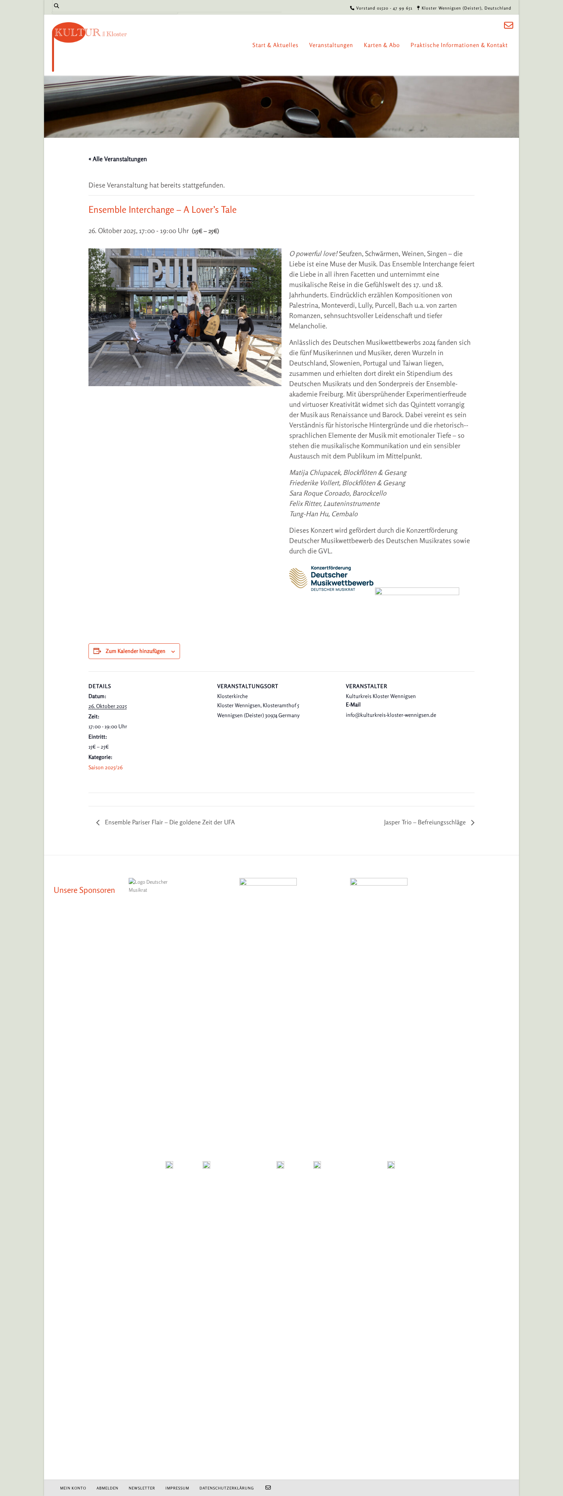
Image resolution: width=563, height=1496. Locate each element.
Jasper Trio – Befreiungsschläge (425, 822)
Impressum (177, 1488)
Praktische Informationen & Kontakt (459, 45)
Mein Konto (73, 1488)
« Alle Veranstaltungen (117, 159)
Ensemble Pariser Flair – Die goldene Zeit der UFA (169, 822)
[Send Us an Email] (508, 25)
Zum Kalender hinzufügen (135, 651)
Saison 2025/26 (105, 767)
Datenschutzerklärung (227, 1488)
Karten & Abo (382, 45)
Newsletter (142, 1488)
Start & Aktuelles (275, 45)
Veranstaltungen (331, 45)
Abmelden (107, 1488)
